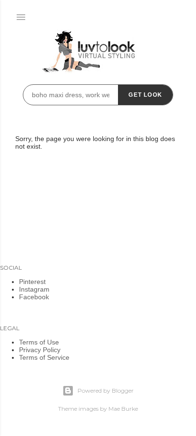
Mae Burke (123, 408)
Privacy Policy (39, 350)
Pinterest (32, 281)
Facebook (34, 297)
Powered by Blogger (106, 390)
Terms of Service (44, 357)
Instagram (34, 289)
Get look (145, 94)
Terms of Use (39, 342)
